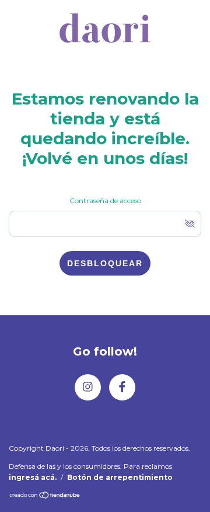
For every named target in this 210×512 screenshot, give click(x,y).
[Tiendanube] (45, 496)
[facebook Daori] (122, 387)
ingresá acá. (33, 477)
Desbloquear (105, 263)
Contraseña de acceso (105, 200)
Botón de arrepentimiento (120, 477)
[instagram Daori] (88, 387)
